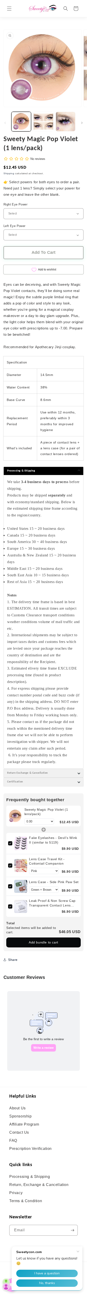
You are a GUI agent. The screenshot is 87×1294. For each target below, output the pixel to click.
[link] (15, 816)
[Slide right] (82, 123)
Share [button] (13, 960)
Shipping (8, 173)
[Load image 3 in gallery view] (65, 121)
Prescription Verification (30, 1149)
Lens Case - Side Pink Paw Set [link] (53, 882)
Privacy (16, 1193)
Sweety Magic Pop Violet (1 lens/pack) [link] (46, 812)
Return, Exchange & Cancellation (39, 1185)
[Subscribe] (72, 1230)
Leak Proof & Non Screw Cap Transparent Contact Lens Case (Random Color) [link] (52, 903)
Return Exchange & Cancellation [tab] (27, 773)
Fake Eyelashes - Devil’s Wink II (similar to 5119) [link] (53, 840)
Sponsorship (20, 1116)
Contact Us (19, 1132)
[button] (9, 8)
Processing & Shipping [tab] (21, 470)
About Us (17, 1108)
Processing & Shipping (29, 1177)
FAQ (13, 1140)
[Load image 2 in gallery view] (43, 121)
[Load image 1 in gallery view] (21, 121)
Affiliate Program (24, 1124)
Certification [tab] (15, 781)
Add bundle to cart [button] (43, 942)
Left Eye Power (14, 226)
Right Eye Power (15, 204)
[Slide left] (5, 123)
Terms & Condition (25, 1201)
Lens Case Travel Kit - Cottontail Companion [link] (46, 861)
